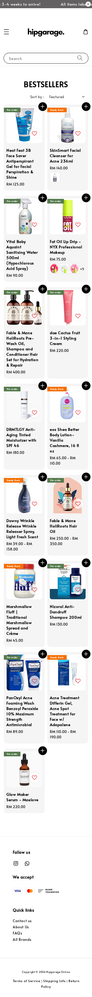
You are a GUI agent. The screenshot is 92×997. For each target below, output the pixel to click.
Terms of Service (26, 981)
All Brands (22, 939)
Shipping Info (54, 981)
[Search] (80, 58)
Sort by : (37, 96)
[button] (6, 31)
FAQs (17, 933)
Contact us (22, 920)
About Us (21, 926)
